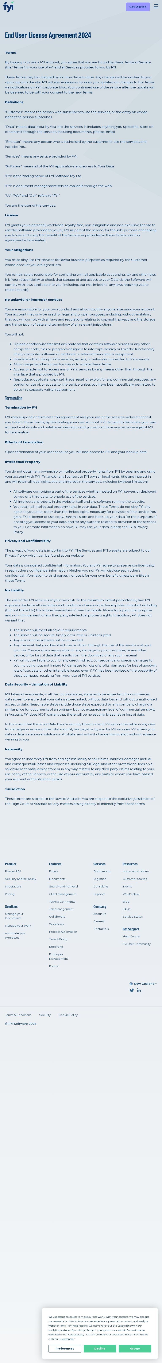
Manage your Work (18, 925)
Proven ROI (13, 871)
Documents (57, 879)
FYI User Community (137, 944)
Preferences (65, 1348)
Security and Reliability (20, 879)
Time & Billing (58, 939)
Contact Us (101, 928)
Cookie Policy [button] (76, 1334)
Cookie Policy (68, 1015)
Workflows (56, 924)
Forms (53, 966)
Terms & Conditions (18, 1015)
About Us (99, 913)
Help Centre (131, 936)
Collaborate (57, 916)
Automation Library (136, 871)
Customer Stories (135, 879)
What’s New (131, 894)
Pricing (10, 894)
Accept (135, 1348)
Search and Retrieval (63, 886)
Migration (99, 879)
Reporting (56, 946)
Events (127, 886)
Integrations (13, 886)
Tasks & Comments (62, 901)
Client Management (63, 894)
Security (45, 1015)
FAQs (126, 909)
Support (99, 894)
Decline (99, 1348)
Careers (98, 921)
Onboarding (101, 871)
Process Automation (63, 931)
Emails (53, 871)
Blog (126, 901)
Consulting (100, 886)
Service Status (133, 916)
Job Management (61, 909)
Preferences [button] (66, 1338)
